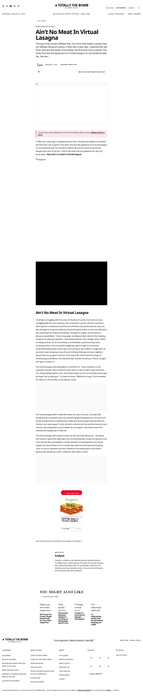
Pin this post (72, 493)
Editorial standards (66, 659)
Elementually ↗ (64, 675)
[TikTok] (7, 6)
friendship (42, 541)
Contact (62, 679)
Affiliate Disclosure (119, 697)
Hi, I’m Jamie (63, 655)
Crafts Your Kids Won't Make (41, 659)
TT (100, 658)
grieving (49, 541)
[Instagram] (3, 6)
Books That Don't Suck (10, 670)
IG (91, 658)
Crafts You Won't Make (39, 655)
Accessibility (135, 697)
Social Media (57, 541)
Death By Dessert (37, 663)
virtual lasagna (66, 541)
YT (91, 666)
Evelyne (59, 555)
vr (81, 541)
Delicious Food (36, 667)
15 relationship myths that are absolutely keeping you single (97, 619)
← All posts (41, 21)
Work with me (64, 667)
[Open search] (139, 8)
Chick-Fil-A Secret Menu (11, 681)
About (131, 8)
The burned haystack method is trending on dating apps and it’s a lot (63, 618)
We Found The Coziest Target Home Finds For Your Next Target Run (46, 618)
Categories (121, 8)
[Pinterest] (11, 6)
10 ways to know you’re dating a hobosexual (80, 616)
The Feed (109, 8)
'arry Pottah (6, 655)
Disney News (35, 678)
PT (108, 658)
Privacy (99, 697)
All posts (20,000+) (37, 682)
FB (100, 666)
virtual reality (76, 541)
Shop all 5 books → (122, 655)
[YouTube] (15, 6)
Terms (106, 697)
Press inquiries (64, 671)
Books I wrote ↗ (65, 663)
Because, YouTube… (9, 659)
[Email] (18, 6)
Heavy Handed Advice (45, 26)
